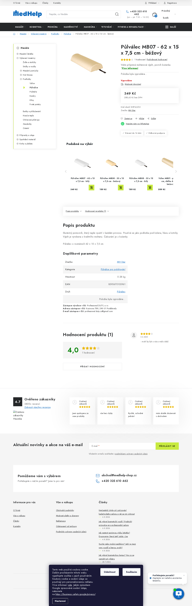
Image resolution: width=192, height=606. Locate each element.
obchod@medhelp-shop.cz (119, 475)
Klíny (32, 100)
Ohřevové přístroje (31, 119)
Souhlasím (131, 572)
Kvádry (33, 96)
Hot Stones (27, 75)
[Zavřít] (184, 575)
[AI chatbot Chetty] (179, 594)
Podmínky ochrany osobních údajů (71, 531)
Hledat (117, 14)
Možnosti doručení (133, 84)
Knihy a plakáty (26, 143)
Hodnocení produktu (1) (95, 211)
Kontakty (57, 3)
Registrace (172, 3)
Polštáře (33, 91)
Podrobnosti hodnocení (157, 59)
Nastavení (60, 601)
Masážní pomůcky (30, 70)
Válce (32, 83)
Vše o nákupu (31, 3)
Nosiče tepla (28, 115)
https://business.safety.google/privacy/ (75, 594)
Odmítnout (109, 572)
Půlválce (34, 87)
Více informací (130, 68)
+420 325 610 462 (138, 13)
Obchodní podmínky (65, 510)
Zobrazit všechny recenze (37, 407)
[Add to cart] (91, 187)
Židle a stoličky (29, 62)
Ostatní (26, 128)
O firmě (16, 3)
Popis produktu (72, 211)
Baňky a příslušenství (32, 111)
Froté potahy (35, 104)
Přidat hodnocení (92, 366)
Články (45, 3)
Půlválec (121, 291)
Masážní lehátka (26, 53)
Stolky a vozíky (29, 66)
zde (70, 585)
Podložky (27, 79)
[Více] (171, 27)
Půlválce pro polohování (113, 269)
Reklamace (61, 521)
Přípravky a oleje (27, 135)
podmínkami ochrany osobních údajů (131, 453)
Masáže (25, 48)
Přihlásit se (167, 446)
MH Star (132, 110)
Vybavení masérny (27, 58)
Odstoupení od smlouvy (66, 526)
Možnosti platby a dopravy (67, 515)
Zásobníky (27, 124)
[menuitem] (20, 27)
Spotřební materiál (28, 139)
